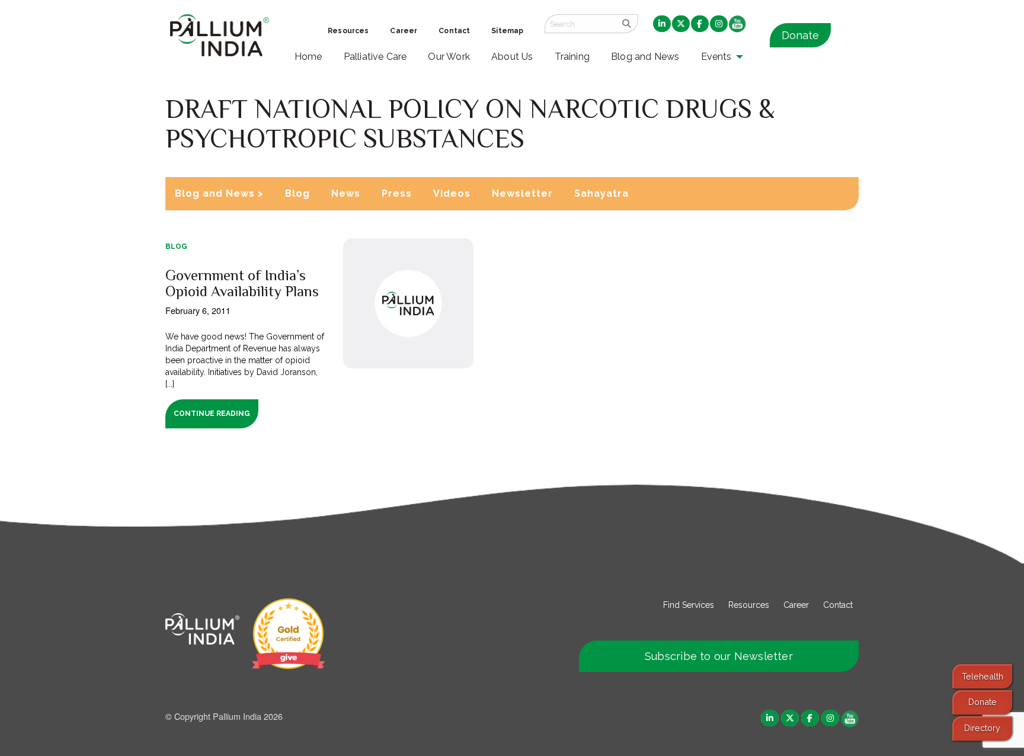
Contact (838, 605)
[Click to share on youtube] (850, 718)
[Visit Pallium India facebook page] (810, 718)
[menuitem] (662, 24)
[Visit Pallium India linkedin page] (770, 718)
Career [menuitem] (403, 31)
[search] (627, 23)
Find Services (688, 605)
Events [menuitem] (716, 56)
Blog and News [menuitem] (645, 56)
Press (397, 193)
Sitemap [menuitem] (507, 31)
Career (796, 605)
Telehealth (982, 676)
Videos (452, 193)
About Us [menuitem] (512, 56)
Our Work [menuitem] (449, 56)
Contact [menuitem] (454, 31)
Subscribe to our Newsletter (719, 656)
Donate (800, 35)
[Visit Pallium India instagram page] (830, 718)
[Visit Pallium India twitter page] (790, 718)
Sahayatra (601, 193)
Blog (297, 193)
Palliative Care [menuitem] (375, 56)
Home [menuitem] (308, 56)
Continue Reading (212, 413)
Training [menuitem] (572, 56)
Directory (982, 728)
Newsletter (522, 193)
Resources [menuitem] (348, 31)
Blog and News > (219, 193)
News (345, 193)
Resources (748, 605)
